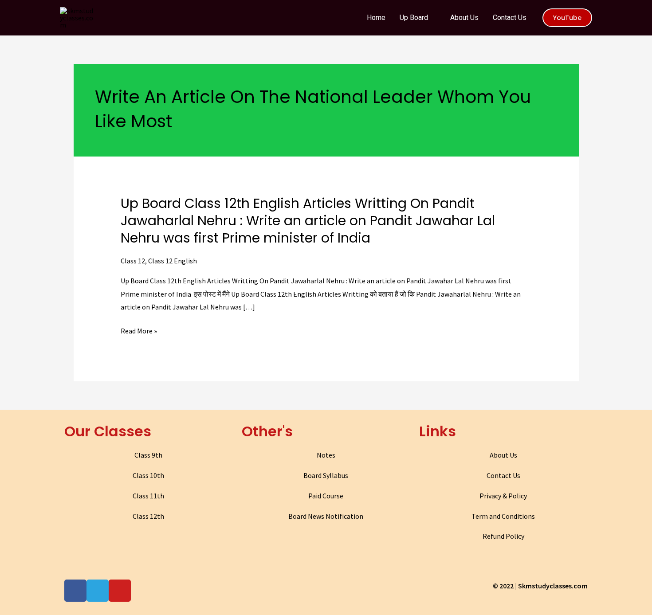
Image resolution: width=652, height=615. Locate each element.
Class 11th (148, 495)
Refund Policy (503, 536)
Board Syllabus (325, 475)
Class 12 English (172, 260)
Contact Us (503, 475)
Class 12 (133, 260)
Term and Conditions (503, 516)
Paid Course (325, 495)
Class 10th (148, 475)
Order (611, 15)
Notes (326, 454)
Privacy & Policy (503, 495)
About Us (503, 454)
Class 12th (148, 516)
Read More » (139, 331)
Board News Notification (325, 516)
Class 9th (148, 454)
